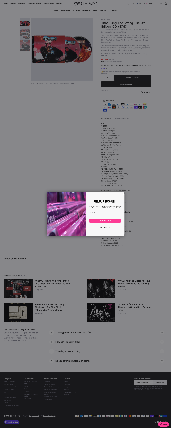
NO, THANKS (105, 227)
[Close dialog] (122, 194)
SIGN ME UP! (105, 221)
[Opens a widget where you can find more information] (163, 424)
